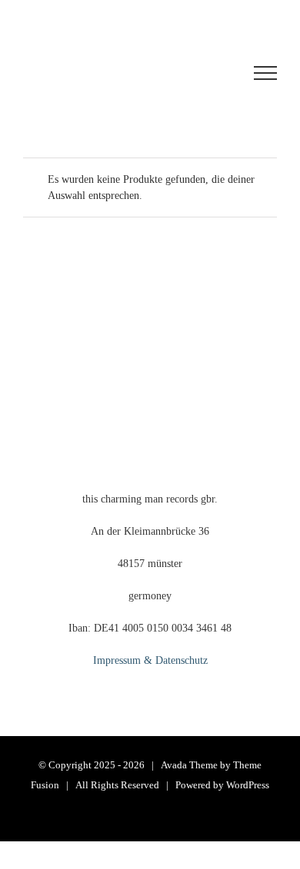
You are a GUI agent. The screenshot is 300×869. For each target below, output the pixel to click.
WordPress (247, 785)
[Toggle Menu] (265, 73)
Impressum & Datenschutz (150, 660)
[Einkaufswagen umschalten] (118, 73)
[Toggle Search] (208, 72)
